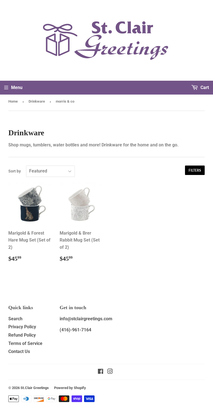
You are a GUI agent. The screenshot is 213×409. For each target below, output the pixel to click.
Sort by (14, 171)
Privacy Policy (22, 326)
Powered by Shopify (70, 388)
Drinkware (37, 101)
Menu (16, 87)
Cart (204, 87)
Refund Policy (22, 335)
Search (15, 318)
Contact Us (19, 351)
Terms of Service (25, 343)
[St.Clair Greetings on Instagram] (110, 372)
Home (13, 101)
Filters (195, 170)
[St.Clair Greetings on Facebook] (100, 372)
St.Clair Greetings (35, 388)
